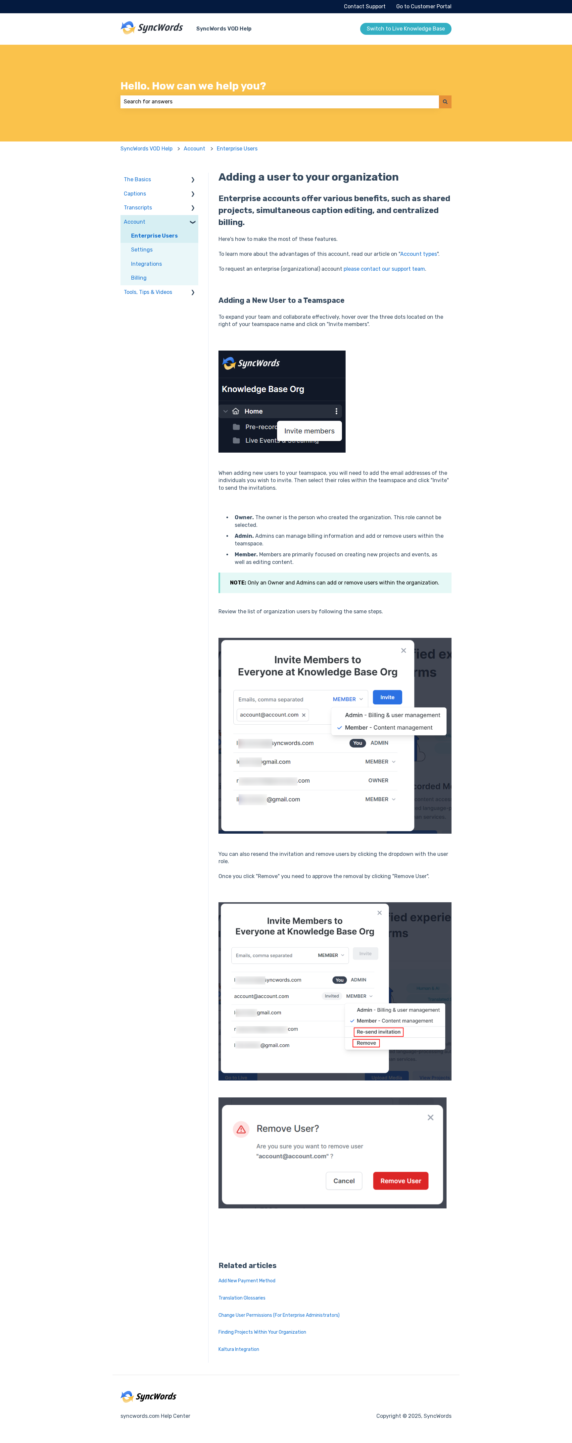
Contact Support (365, 6)
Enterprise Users (237, 148)
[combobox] (279, 101)
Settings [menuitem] (142, 250)
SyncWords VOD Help (224, 29)
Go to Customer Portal (424, 6)
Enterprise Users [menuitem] (154, 236)
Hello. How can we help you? (193, 86)
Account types (418, 254)
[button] (193, 180)
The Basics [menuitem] (137, 179)
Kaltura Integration (238, 1349)
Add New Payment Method (246, 1281)
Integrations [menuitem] (146, 264)
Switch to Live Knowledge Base (406, 29)
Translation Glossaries (241, 1298)
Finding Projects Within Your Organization (262, 1332)
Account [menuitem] (134, 222)
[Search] (445, 101)
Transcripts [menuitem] (138, 207)
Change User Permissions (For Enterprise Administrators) (279, 1315)
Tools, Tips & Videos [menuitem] (148, 292)
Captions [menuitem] (135, 194)
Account (194, 148)
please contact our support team (384, 269)
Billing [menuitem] (139, 278)
